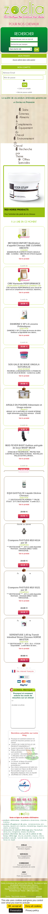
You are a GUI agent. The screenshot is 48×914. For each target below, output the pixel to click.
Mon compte (23, 67)
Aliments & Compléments (29, 887)
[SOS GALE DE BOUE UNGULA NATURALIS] (24, 360)
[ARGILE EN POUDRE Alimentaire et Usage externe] (24, 398)
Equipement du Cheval (13, 889)
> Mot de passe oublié (24, 92)
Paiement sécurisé (24, 865)
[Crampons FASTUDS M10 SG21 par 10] (24, 583)
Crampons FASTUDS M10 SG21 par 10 (24, 588)
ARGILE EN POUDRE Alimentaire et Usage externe (24, 406)
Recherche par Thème (17, 891)
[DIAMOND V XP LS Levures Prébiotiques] (24, 320)
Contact (24, 874)
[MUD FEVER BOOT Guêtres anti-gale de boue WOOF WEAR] (24, 441)
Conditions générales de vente (24, 867)
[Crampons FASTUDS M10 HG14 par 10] (24, 536)
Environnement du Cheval (32, 889)
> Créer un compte (24, 89)
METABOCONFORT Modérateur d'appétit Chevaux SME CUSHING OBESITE (24, 245)
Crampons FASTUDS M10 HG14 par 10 (24, 541)
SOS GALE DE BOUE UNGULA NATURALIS (24, 365)
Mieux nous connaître (24, 847)
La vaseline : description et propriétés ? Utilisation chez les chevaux (24, 755)
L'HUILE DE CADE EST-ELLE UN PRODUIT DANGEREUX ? (23, 745)
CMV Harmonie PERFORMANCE (24, 283)
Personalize (15, 910)
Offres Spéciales (33, 891)
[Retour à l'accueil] (24, 20)
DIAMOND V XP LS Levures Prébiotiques (24, 325)
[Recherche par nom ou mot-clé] (24, 522)
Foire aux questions (24, 876)
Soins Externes (13, 887)
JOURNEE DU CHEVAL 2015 (21, 775)
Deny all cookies (33, 906)
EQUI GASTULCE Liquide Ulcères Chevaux (24, 494)
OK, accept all (14, 906)
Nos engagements (24, 856)
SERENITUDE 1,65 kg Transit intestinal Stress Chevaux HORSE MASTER (24, 637)
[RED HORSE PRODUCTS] (24, 206)
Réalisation (31, 896)
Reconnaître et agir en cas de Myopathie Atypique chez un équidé (24, 772)
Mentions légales (24, 849)
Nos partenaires (24, 858)
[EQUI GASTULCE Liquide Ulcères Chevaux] (24, 489)
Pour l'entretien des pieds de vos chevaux (20, 214)
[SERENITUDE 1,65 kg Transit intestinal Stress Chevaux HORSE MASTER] (24, 627)
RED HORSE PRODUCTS (17, 209)
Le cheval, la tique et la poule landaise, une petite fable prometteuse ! (21, 763)
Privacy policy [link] (32, 910)
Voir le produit (24, 259)
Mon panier (24, 56)
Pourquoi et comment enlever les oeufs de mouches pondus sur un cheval (23, 741)
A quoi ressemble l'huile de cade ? (23, 748)
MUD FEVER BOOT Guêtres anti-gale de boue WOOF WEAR (24, 446)
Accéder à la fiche (18, 705)
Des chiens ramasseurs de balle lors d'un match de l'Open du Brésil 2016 (24, 768)
